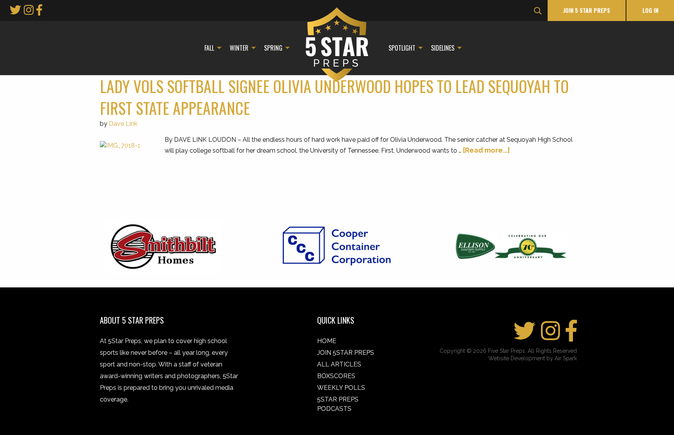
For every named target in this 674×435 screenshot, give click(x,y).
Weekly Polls (341, 387)
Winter (239, 48)
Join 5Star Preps (345, 352)
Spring (273, 48)
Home (326, 341)
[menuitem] (210, 48)
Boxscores (336, 376)
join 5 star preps (586, 10)
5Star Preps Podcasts (337, 404)
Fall (209, 48)
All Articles (339, 364)
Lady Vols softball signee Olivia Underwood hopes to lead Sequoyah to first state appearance (334, 97)
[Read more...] (486, 150)
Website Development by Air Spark (532, 358)
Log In (650, 10)
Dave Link (123, 123)
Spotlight (401, 48)
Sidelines (442, 48)
